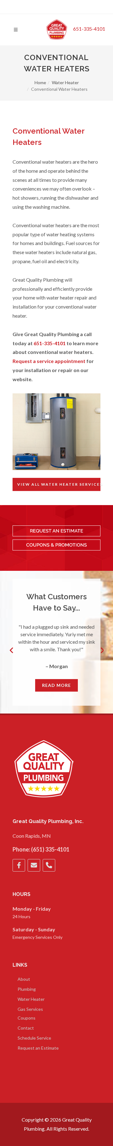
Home (40, 82)
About (24, 979)
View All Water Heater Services (58, 484)
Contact (26, 1028)
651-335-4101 (89, 29)
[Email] (34, 865)
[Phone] (49, 865)
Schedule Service (34, 1038)
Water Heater (65, 82)
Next (102, 650)
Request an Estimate (38, 1048)
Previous (11, 650)
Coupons (26, 1018)
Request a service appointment (49, 361)
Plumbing (27, 989)
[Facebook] (19, 865)
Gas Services (30, 1009)
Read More (56, 685)
